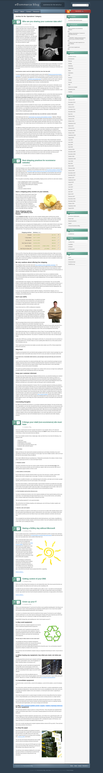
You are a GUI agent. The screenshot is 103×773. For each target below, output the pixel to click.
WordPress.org (71, 264)
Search (74, 5)
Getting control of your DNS (34, 579)
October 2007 (71, 177)
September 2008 (72, 158)
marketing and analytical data (34, 79)
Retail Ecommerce (72, 221)
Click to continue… (20, 572)
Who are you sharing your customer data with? (42, 21)
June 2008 (70, 161)
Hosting (70, 63)
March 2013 (71, 104)
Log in (69, 257)
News (69, 70)
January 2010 (71, 128)
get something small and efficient (48, 677)
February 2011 (71, 116)
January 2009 (71, 149)
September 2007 (72, 180)
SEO (69, 84)
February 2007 (71, 196)
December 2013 (71, 102)
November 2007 (71, 175)
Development (71, 58)
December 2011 (71, 109)
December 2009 (71, 130)
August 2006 (71, 208)
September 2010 (72, 123)
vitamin (69, 223)
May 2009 (70, 144)
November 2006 (71, 201)
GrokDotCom (71, 234)
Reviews (70, 77)
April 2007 (70, 191)
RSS (83, 11)
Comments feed (71, 262)
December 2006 (71, 198)
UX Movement (71, 249)
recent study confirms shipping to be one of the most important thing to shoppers (44, 171)
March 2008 (71, 165)
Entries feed (71, 259)
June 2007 (70, 187)
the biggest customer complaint (53, 169)
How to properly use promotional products (75, 29)
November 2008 (71, 154)
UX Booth (70, 246)
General (70, 61)
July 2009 (70, 140)
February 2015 (71, 99)
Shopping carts (71, 89)
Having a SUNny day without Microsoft (38, 528)
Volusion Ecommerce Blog (74, 225)
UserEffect (70, 244)
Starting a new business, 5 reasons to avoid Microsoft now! (76, 34)
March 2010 (71, 125)
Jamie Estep (48, 770)
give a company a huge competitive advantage (45, 265)
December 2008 (71, 151)
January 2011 (71, 118)
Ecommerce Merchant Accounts (75, 20)
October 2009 (71, 132)
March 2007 (71, 194)
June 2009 (70, 142)
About (22, 11)
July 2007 (70, 184)
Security (70, 82)
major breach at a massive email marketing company (40, 117)
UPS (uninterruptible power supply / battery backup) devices (41, 705)
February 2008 (71, 168)
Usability (70, 91)
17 (18, 160)
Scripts (69, 80)
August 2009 (71, 137)
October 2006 (71, 203)
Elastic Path (70, 218)
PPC (69, 75)
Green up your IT (29, 602)
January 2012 (71, 107)
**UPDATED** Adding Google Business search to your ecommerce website (77, 38)
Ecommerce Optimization (73, 216)
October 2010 (71, 121)
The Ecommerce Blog (41, 770)
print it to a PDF (21, 736)
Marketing (70, 65)
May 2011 (70, 114)
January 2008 (71, 170)
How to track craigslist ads (74, 47)
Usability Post (71, 242)
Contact (28, 11)
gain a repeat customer (43, 394)
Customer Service (72, 56)
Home (16, 11)
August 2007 (71, 182)
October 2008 (71, 156)
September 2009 (72, 135)
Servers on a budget (72, 87)
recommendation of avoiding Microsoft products (41, 535)
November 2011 (71, 111)
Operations (70, 73)
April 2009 (70, 147)
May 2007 (70, 189)
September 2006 (72, 206)
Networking (70, 68)
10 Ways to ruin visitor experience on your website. (76, 43)
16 (18, 21)
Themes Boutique (69, 770)
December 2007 (71, 173)
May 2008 (70, 163)
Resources (36, 11)
